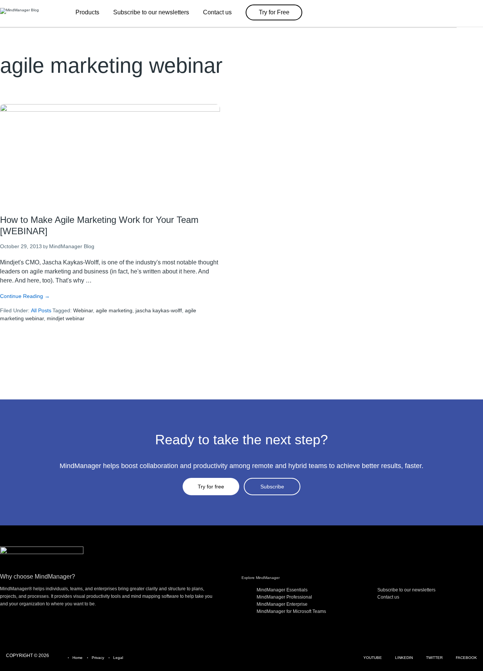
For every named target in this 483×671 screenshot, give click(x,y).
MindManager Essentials (282, 590)
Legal (118, 658)
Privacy (98, 658)
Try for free (211, 487)
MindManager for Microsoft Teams (291, 611)
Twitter (434, 658)
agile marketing (114, 310)
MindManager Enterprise (282, 604)
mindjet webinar (66, 318)
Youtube (372, 658)
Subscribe (272, 487)
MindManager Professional (284, 597)
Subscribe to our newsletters (406, 590)
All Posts (41, 310)
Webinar (83, 310)
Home (77, 658)
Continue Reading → (25, 296)
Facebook (466, 658)
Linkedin (404, 658)
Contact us (388, 597)
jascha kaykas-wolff (158, 310)
